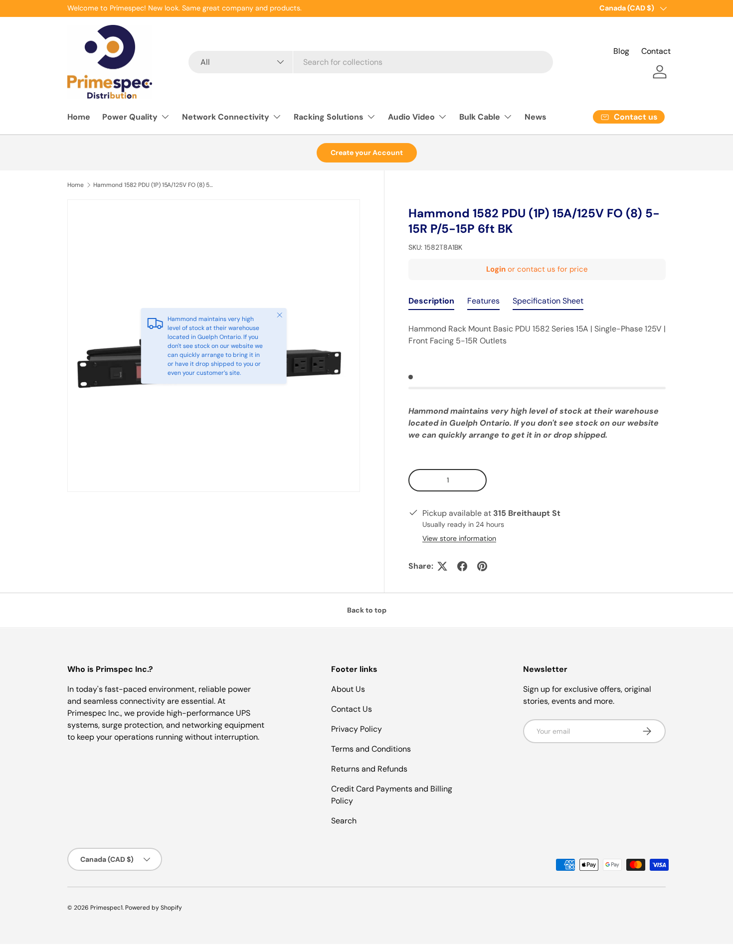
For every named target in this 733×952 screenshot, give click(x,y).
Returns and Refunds (369, 769)
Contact (656, 51)
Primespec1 (106, 908)
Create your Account (367, 152)
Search (344, 820)
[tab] (431, 303)
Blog (621, 51)
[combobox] (370, 62)
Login (496, 269)
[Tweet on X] (442, 566)
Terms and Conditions (371, 749)
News (536, 117)
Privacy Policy (356, 729)
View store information (459, 538)
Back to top (366, 610)
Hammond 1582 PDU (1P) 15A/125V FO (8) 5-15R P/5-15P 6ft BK (153, 185)
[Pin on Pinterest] (482, 566)
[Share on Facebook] (462, 566)
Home (78, 117)
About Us (348, 689)
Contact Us (351, 709)
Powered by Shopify (153, 908)
